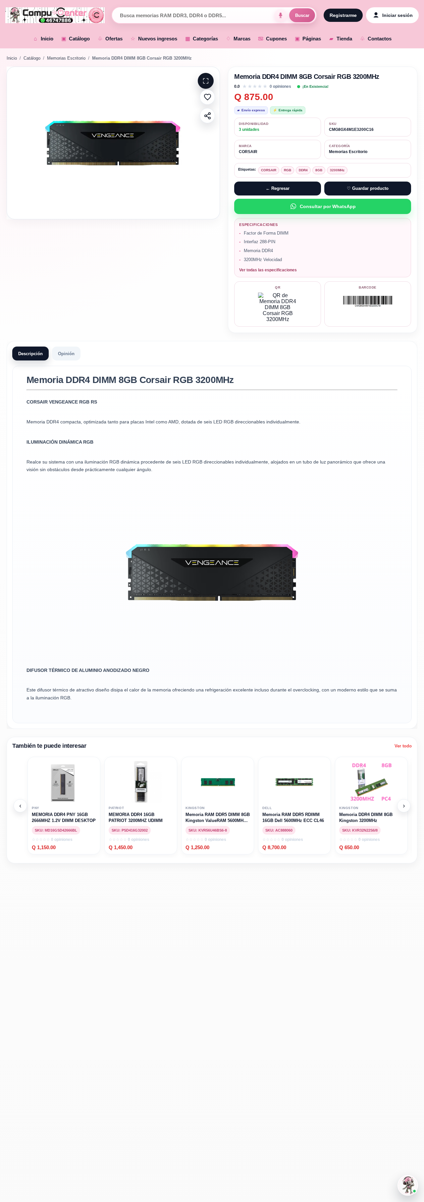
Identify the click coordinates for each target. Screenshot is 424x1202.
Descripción (30, 353)
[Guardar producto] (207, 97)
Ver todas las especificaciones (268, 270)
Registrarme (343, 15)
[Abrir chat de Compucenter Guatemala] (408, 1185)
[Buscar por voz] (280, 15)
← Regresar (278, 188)
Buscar (302, 15)
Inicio (12, 58)
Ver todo (403, 745)
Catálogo (32, 58)
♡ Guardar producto (368, 188)
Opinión (66, 353)
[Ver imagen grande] (113, 143)
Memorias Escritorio (66, 58)
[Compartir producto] (207, 115)
